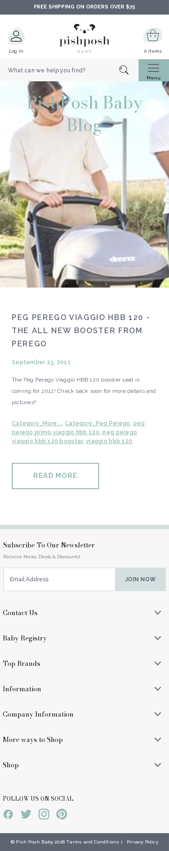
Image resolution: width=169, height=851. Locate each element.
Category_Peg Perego (97, 423)
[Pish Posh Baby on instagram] (43, 816)
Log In (16, 51)
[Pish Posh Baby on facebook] (8, 816)
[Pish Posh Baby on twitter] (26, 816)
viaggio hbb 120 (109, 441)
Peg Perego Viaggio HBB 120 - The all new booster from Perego (81, 330)
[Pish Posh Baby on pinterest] (61, 816)
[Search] (128, 70)
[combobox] (69, 70)
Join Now (140, 579)
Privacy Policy (142, 841)
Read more (55, 475)
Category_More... (36, 423)
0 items (152, 51)
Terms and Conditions (92, 841)
